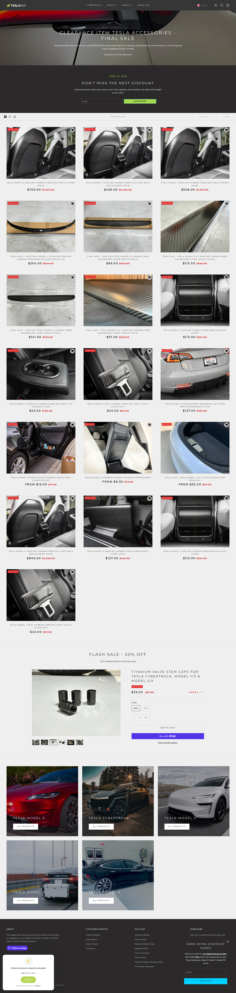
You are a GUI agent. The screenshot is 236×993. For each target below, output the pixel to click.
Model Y (112, 5)
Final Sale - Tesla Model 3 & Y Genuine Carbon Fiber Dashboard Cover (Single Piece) (195, 257)
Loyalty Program (93, 935)
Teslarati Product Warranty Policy (149, 962)
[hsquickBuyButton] (72, 130)
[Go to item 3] (53, 742)
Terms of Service (142, 953)
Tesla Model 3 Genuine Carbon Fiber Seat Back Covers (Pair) (41, 184)
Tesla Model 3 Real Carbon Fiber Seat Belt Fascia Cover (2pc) (118, 405)
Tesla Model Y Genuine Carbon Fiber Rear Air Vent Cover (195, 552)
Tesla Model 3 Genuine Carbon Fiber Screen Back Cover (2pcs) (118, 552)
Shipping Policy (141, 948)
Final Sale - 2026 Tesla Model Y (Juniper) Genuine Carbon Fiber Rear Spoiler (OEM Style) (41, 257)
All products (25, 900)
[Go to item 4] (62, 742)
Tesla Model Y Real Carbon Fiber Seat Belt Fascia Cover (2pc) (41, 626)
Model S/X (143, 5)
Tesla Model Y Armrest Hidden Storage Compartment (118, 478)
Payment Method (142, 935)
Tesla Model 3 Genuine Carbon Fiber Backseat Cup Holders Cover (41, 405)
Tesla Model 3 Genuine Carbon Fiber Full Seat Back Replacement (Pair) (41, 552)
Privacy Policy (140, 939)
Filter (226, 117)
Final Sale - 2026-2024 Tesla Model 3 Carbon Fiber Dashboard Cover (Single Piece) (118, 257)
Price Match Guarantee (144, 966)
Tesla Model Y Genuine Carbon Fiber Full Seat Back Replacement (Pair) (118, 184)
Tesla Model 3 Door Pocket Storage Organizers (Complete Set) (41, 479)
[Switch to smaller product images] (10, 116)
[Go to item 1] (36, 742)
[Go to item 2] (44, 742)
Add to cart (167, 728)
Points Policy (140, 957)
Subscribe (140, 101)
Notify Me (206, 981)
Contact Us (90, 948)
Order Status (91, 939)
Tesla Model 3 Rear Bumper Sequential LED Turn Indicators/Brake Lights (195, 405)
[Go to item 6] (79, 742)
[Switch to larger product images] (5, 116)
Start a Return (92, 944)
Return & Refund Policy (145, 944)
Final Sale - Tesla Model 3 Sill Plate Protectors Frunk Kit (195, 479)
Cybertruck (94, 5)
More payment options (167, 742)
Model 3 (127, 5)
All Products (25, 826)
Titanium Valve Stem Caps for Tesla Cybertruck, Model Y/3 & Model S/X (166, 676)
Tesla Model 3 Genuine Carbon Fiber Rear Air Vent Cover (195, 331)
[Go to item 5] (71, 742)
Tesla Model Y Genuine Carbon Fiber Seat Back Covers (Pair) (195, 184)
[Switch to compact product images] (14, 116)
